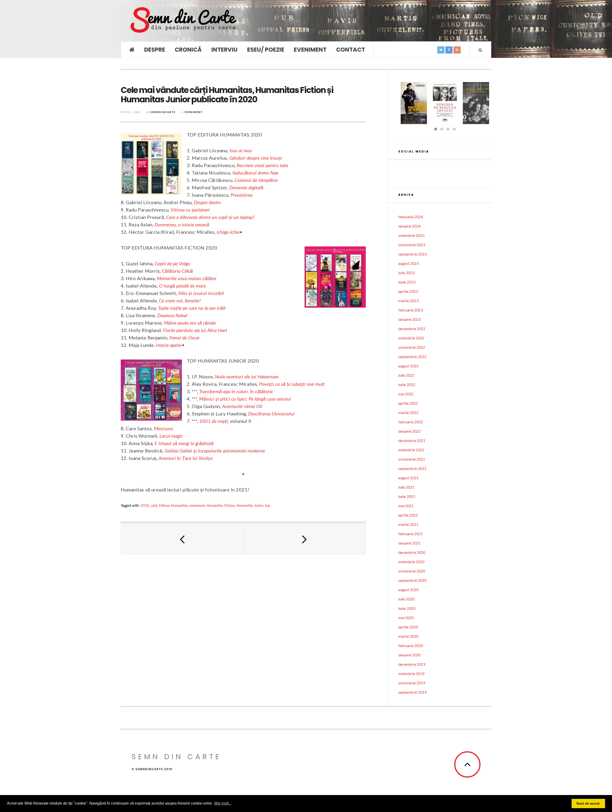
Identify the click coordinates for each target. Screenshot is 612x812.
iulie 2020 (406, 599)
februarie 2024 (410, 216)
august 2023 (408, 263)
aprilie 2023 (408, 291)
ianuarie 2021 (409, 543)
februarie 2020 (410, 645)
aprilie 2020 (408, 627)
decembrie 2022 (411, 328)
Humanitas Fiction (221, 505)
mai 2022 (406, 394)
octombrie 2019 (411, 683)
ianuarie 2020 (409, 655)
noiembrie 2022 (411, 338)
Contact (350, 50)
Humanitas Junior (249, 505)
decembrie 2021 (411, 440)
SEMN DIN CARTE (176, 757)
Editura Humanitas (173, 505)
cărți (154, 505)
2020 (144, 505)
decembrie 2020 (411, 552)
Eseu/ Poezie (265, 50)
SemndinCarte (162, 112)
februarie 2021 (410, 533)
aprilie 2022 (408, 403)
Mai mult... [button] (222, 803)
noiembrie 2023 (411, 235)
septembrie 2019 (412, 692)
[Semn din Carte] (183, 20)
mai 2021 (406, 505)
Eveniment (310, 50)
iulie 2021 (406, 487)
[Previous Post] (182, 538)
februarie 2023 (410, 310)
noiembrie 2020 (411, 561)
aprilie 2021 (408, 515)
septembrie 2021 (412, 468)
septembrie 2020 (412, 580)
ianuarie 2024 (409, 226)
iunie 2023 (406, 282)
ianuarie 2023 (409, 319)
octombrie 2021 (411, 459)
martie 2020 (408, 636)
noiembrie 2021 (411, 449)
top (267, 505)
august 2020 (408, 589)
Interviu (224, 50)
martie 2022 (408, 412)
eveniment (197, 505)
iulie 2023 (406, 272)
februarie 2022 (410, 422)
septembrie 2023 (412, 254)
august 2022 (408, 366)
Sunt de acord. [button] (588, 803)
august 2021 (408, 477)
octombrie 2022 (411, 347)
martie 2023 (408, 300)
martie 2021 (408, 524)
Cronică (188, 50)
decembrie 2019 (411, 664)
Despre (154, 50)
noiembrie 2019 (411, 673)
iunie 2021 (406, 496)
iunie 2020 (406, 608)
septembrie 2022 (412, 356)
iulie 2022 (406, 375)
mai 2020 (406, 617)
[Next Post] (304, 538)
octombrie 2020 (411, 571)
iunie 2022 (406, 384)
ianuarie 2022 (409, 431)
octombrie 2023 (411, 244)
